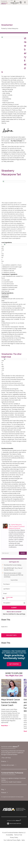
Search (23, 553)
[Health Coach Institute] (14, 823)
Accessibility (9, 835)
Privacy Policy (14, 837)
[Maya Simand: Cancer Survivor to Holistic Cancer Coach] (11, 688)
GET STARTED (14, 664)
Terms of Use (18, 835)
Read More (4, 725)
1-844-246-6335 (20, 614)
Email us (3, 761)
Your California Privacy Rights (12, 840)
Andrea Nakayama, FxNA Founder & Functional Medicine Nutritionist (16, 526)
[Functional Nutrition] (14, 820)
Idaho (23, 840)
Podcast (3, 792)
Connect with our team (8, 765)
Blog (2, 789)
